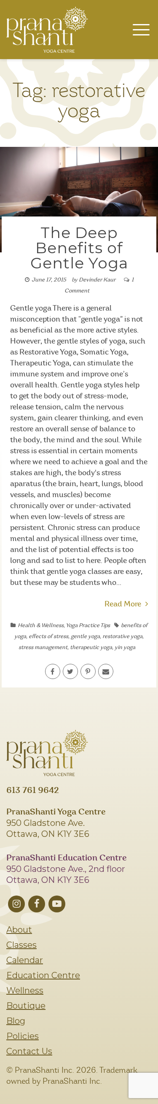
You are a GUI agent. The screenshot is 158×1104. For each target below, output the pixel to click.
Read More (122, 604)
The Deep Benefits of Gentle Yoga (79, 247)
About (19, 930)
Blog (15, 1021)
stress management (43, 647)
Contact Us (29, 1051)
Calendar (24, 960)
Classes (21, 945)
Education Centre (43, 975)
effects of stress (48, 636)
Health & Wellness (41, 625)
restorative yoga (122, 636)
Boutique (26, 1006)
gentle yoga (85, 636)
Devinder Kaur (97, 280)
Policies (22, 1036)
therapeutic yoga (91, 647)
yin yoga (125, 647)
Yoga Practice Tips (88, 625)
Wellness (24, 990)
